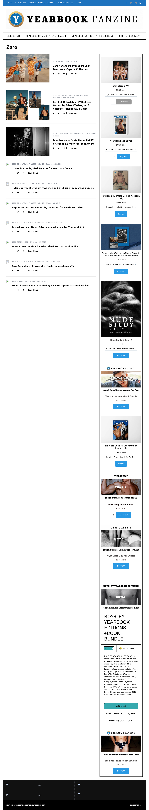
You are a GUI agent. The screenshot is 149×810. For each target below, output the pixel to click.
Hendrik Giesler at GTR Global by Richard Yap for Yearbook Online (50, 285)
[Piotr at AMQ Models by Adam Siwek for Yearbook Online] (7, 242)
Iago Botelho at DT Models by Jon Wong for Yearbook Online (47, 207)
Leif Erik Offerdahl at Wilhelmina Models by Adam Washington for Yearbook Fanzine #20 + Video (72, 105)
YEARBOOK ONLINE (77, 133)
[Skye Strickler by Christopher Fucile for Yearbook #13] (7, 262)
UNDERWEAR (73, 95)
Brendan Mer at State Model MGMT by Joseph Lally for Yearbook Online (74, 142)
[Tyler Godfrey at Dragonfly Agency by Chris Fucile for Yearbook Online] (7, 184)
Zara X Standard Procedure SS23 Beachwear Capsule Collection (71, 67)
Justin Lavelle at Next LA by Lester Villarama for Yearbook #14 (48, 226)
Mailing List (20, 3)
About (9, 3)
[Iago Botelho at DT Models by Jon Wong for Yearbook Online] (7, 203)
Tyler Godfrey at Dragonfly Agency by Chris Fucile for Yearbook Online (53, 187)
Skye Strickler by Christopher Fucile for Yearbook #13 (43, 265)
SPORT (60, 61)
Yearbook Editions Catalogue (41, 3)
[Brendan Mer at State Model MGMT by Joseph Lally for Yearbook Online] (27, 141)
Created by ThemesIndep (35, 805)
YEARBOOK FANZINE (36, 223)
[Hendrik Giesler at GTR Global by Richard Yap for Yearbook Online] (7, 281)
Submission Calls (65, 3)
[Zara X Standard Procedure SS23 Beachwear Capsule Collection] (27, 68)
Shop (79, 3)
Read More (73, 74)
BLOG (55, 61)
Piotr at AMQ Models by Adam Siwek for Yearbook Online (45, 246)
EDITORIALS (63, 95)
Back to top (134, 805)
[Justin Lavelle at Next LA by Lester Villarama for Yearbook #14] (7, 223)
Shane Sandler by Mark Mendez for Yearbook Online (42, 168)
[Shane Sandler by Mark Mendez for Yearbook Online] (7, 164)
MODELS (20, 281)
